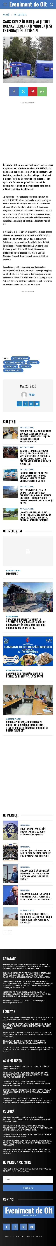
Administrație (14, 670)
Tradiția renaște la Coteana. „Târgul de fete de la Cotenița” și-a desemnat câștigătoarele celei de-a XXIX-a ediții (27, 1143)
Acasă (6, 14)
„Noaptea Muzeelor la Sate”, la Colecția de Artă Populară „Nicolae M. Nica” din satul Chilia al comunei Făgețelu (35, 516)
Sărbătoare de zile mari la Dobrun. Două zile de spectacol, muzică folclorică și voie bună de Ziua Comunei (26, 1151)
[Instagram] (25, 403)
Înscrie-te (28, 1188)
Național (25, 825)
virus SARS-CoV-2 (13, 370)
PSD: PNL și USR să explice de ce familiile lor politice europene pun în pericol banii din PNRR (35, 853)
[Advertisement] (28, 132)
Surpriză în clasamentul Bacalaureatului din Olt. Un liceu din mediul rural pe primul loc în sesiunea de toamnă (27, 1035)
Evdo (32, 395)
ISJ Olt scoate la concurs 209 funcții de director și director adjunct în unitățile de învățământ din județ (28, 1050)
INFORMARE (12, 573)
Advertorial (13, 570)
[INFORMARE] (28, 551)
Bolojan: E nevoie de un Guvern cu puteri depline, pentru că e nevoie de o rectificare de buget (36, 896)
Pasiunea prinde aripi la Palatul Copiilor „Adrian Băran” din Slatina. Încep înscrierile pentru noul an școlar (27, 1026)
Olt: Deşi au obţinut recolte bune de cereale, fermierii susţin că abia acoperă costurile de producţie (36, 918)
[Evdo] (25, 395)
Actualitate (20, 14)
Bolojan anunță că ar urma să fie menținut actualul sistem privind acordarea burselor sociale (34, 875)
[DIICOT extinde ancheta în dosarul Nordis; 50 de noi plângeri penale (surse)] (10, 830)
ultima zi (25, 366)
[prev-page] (5, 932)
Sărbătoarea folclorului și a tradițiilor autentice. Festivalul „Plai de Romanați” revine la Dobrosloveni (26, 1119)
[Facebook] (14, 91)
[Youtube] (37, 403)
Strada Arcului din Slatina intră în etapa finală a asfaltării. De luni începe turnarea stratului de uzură (27, 1092)
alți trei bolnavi (20, 358)
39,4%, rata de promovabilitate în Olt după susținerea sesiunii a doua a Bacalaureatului (24, 1042)
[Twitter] (23, 91)
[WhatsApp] (42, 91)
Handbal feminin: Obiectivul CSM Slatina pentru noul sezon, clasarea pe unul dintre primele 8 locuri (34, 476)
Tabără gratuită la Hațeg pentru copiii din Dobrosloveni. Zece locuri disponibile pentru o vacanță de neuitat (26, 1083)
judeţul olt (10, 366)
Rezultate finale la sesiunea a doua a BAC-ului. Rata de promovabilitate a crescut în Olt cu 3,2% (28, 1019)
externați (33, 362)
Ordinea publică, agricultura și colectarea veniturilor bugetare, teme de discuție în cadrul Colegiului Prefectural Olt (35, 436)
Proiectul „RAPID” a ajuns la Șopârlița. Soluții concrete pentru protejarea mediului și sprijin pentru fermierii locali (26, 1075)
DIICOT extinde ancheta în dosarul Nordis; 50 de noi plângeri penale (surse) (32, 831)
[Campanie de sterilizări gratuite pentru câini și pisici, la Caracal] (28, 651)
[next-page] (10, 932)
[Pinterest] (32, 91)
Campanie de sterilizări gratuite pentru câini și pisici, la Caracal (24, 675)
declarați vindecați (14, 362)
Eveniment (12, 616)
